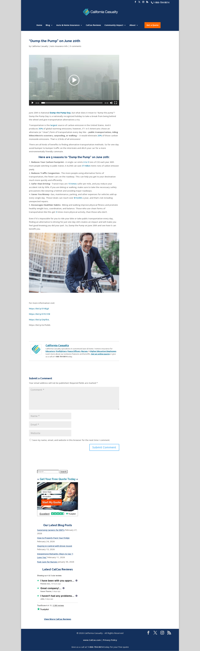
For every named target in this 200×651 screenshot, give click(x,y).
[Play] (32, 102)
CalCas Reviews (93, 25)
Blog (48, 25)
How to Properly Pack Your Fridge (53, 537)
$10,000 (78, 197)
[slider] (71, 103)
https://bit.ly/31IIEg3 (39, 308)
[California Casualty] (36, 352)
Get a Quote (153, 25)
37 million (86, 165)
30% (41, 128)
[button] (74, 80)
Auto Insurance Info (59, 46)
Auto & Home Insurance (68, 25)
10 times (72, 183)
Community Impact (113, 25)
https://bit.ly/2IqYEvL (39, 319)
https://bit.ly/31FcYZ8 (39, 314)
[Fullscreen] (115, 102)
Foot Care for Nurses (47, 561)
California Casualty (40, 46)
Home (39, 25)
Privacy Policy (110, 640)
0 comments (75, 46)
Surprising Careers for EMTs (50, 530)
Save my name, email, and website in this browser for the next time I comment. (71, 440)
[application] (74, 80)
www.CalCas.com (92, 640)
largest (53, 125)
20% (100, 135)
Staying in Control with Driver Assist (54, 545)
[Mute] (111, 102)
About (133, 25)
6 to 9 (86, 162)
